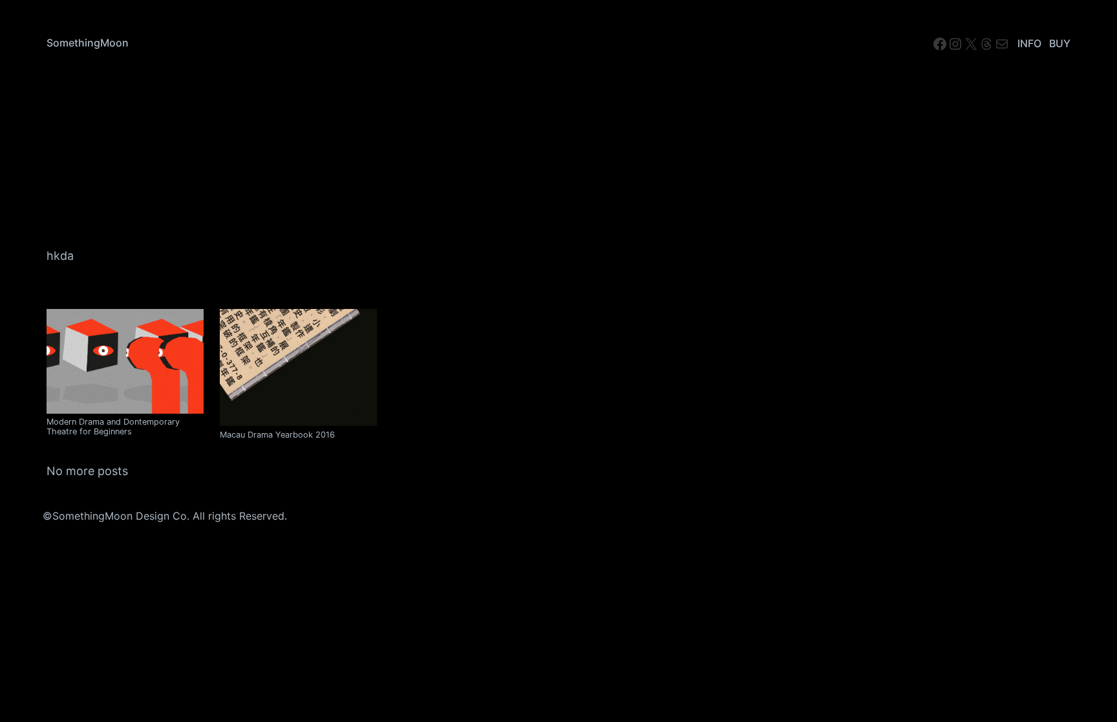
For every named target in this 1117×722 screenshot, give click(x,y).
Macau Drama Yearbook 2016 (277, 435)
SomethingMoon (88, 42)
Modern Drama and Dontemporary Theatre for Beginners (113, 426)
